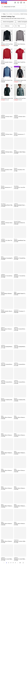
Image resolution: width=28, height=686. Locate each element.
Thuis (7, 13)
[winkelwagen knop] (21, 2)
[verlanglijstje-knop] (18, 2)
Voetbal (10, 13)
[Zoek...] (2, 6)
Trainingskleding (16, 13)
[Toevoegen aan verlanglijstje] (11, 31)
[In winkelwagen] (11, 34)
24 (20, 562)
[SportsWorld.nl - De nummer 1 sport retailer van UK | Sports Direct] (4, 2)
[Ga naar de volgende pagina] (23, 563)
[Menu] (24, 2)
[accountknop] (15, 2)
